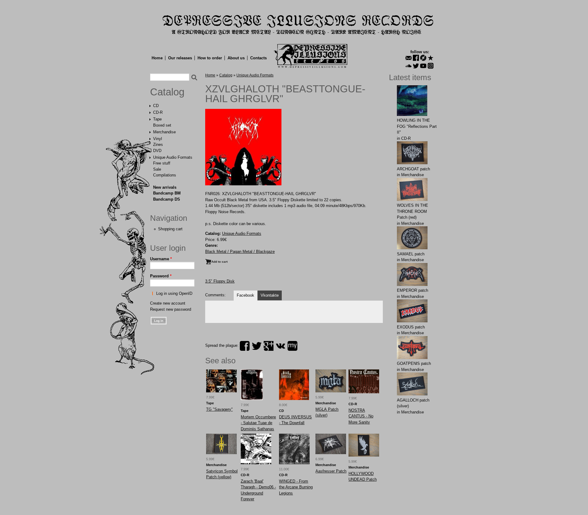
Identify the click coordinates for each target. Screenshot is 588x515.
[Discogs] (423, 58)
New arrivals (164, 187)
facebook (245, 346)
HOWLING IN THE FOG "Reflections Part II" (417, 126)
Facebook (245, 295)
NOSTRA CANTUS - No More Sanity (361, 416)
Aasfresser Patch (330, 471)
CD (156, 105)
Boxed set (162, 125)
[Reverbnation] (431, 58)
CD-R (158, 112)
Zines (158, 144)
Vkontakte (270, 295)
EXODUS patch (411, 327)
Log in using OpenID (174, 293)
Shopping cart (170, 229)
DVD (157, 150)
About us (236, 58)
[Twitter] (416, 66)
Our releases (180, 58)
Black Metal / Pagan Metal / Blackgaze (240, 251)
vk (280, 346)
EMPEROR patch (412, 290)
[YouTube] (423, 66)
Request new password (170, 309)
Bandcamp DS (166, 199)
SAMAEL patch (410, 254)
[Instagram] (431, 66)
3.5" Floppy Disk (220, 281)
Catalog (167, 92)
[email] (408, 58)
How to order (210, 58)
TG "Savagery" (219, 409)
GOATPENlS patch (414, 363)
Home (157, 58)
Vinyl (157, 138)
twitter (257, 346)
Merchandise (164, 132)
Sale (157, 169)
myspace (292, 346)
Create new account (167, 303)
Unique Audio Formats (172, 157)
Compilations (164, 175)
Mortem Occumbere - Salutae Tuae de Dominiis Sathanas (258, 423)
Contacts (258, 58)
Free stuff (161, 163)
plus (268, 346)
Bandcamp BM (167, 193)
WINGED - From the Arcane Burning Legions (296, 487)
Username (161, 259)
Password (161, 276)
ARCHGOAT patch (413, 169)
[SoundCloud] (408, 66)
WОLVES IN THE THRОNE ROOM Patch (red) (412, 211)
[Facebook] (416, 58)
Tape (157, 119)
